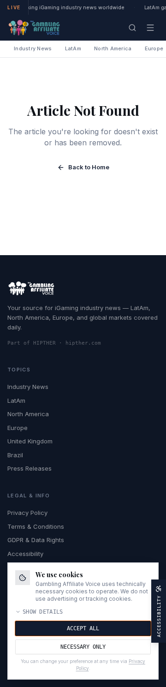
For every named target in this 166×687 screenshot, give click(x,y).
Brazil (15, 455)
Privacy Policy (27, 512)
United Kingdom (30, 441)
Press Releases (29, 468)
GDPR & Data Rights (35, 540)
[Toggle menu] (150, 27)
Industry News (33, 48)
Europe (17, 427)
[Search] (132, 28)
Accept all (83, 628)
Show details (43, 612)
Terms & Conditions (35, 526)
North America (113, 48)
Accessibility (25, 553)
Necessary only (83, 647)
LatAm (73, 48)
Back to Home (88, 167)
